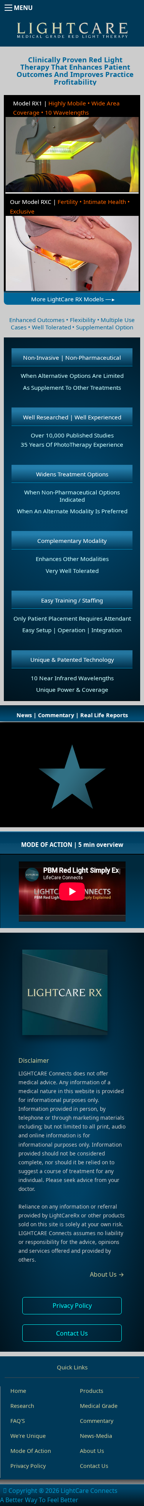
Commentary (96, 1420)
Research (22, 1405)
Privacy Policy (28, 1465)
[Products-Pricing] (72, 293)
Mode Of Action (30, 1450)
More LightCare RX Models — (71, 299)
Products (91, 1390)
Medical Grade (99, 1405)
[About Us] (72, 994)
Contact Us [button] (72, 1333)
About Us (92, 1450)
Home (18, 1390)
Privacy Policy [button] (72, 1305)
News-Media (96, 1435)
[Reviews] (72, 779)
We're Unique (28, 1435)
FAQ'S (17, 1420)
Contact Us (94, 1465)
